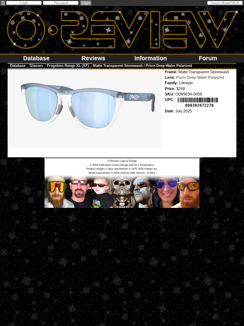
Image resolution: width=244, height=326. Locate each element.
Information (150, 58)
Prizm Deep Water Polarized (200, 77)
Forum (208, 58)
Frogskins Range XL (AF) (68, 65)
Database (36, 58)
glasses (36, 65)
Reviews (93, 58)
